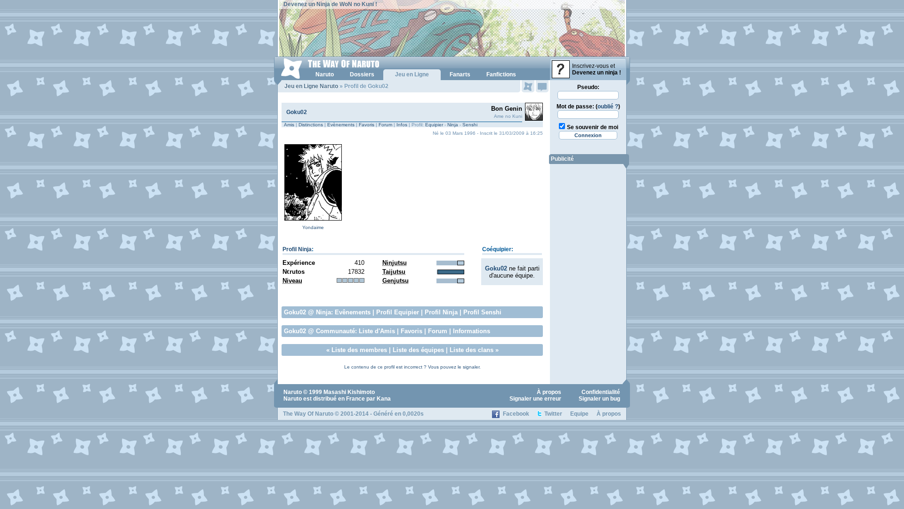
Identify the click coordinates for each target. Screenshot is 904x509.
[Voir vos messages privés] (542, 86)
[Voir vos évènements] (528, 86)
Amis (289, 124)
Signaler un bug (599, 398)
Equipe (579, 413)
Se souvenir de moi (592, 127)
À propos (549, 392)
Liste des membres (359, 349)
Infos (401, 124)
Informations (471, 331)
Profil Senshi (482, 312)
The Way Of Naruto (308, 413)
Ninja (452, 124)
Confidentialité (600, 392)
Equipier (434, 124)
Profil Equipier (397, 312)
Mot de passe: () (588, 106)
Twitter (553, 413)
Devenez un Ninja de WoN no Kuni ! (330, 4)
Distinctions (311, 124)
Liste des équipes (418, 349)
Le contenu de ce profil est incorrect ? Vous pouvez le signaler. (412, 366)
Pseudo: (588, 87)
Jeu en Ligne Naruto (311, 86)
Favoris (366, 124)
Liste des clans (471, 349)
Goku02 (296, 112)
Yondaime (313, 227)
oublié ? (607, 106)
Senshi (469, 124)
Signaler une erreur (535, 398)
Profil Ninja (297, 249)
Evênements (353, 312)
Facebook (516, 413)
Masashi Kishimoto (349, 392)
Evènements (341, 124)
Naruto (292, 392)
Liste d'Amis (377, 331)
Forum (385, 124)
